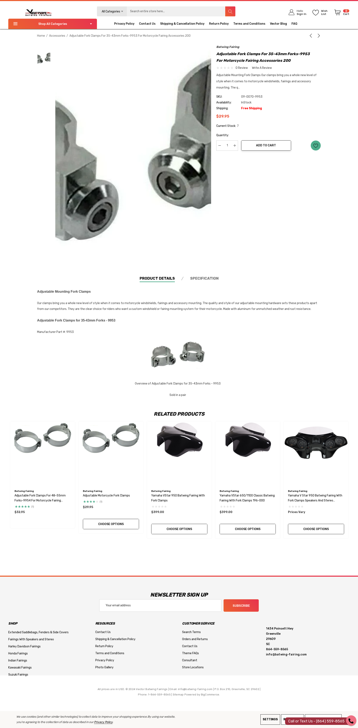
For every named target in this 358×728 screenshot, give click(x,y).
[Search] (230, 11)
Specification (204, 278)
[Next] (318, 36)
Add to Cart (266, 145)
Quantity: (222, 135)
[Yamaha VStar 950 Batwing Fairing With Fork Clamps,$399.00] (179, 453)
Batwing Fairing (227, 47)
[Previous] (311, 36)
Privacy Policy (103, 722)
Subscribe (241, 606)
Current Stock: (227, 126)
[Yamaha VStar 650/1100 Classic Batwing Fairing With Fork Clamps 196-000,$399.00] (247, 453)
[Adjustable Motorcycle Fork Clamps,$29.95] (111, 453)
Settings (270, 719)
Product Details (157, 278)
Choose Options (111, 524)
